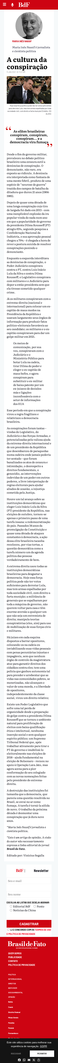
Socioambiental (15, 992)
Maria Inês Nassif (22, 41)
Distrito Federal (14, 1012)
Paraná (11, 1028)
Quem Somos (14, 953)
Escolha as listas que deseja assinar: (28, 902)
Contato (13, 961)
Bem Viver (12, 988)
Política (12, 974)
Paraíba (11, 1023)
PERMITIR (42, 1054)
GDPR (43, 1046)
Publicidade (15, 957)
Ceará (10, 1007)
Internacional (15, 979)
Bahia (10, 1002)
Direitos (12, 983)
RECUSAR (16, 1054)
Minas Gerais (13, 1017)
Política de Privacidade (21, 965)
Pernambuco (13, 1033)
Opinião (11, 997)
